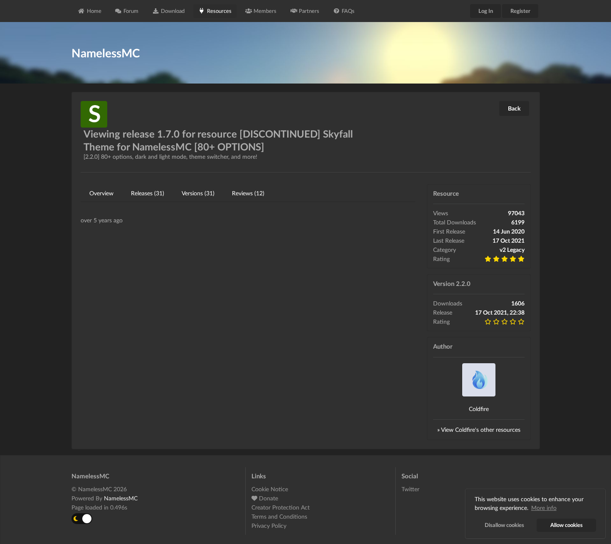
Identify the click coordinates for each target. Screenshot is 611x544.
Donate (267, 498)
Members (265, 10)
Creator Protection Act (280, 507)
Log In (485, 10)
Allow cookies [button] (566, 525)
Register (520, 10)
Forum (130, 10)
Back (514, 108)
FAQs (348, 10)
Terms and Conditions (279, 516)
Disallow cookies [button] (504, 525)
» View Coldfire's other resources (478, 429)
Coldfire (479, 408)
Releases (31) (147, 193)
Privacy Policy (268, 525)
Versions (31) (198, 193)
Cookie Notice (269, 489)
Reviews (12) (248, 193)
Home (94, 10)
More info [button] (544, 507)
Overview (101, 193)
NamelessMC (121, 498)
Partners (309, 10)
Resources (219, 10)
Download (173, 10)
